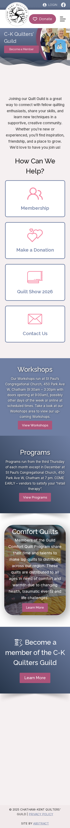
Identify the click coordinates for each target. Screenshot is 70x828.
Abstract (41, 823)
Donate (45, 19)
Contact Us (35, 333)
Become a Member (21, 49)
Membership (35, 208)
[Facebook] (63, 5)
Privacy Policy (41, 814)
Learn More (35, 607)
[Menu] (63, 19)
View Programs (35, 497)
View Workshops (35, 425)
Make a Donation (35, 250)
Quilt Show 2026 (35, 291)
